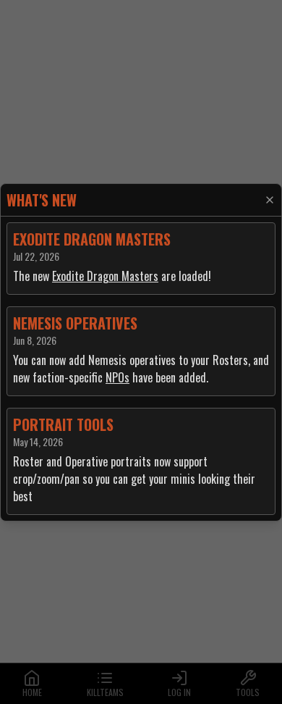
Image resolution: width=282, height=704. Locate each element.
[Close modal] (269, 200)
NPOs (117, 377)
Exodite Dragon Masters (105, 276)
